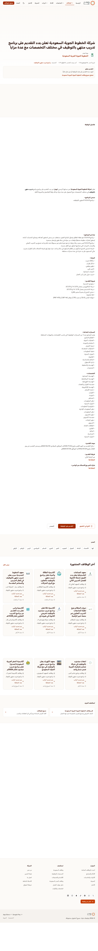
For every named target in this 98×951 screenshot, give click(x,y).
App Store (6, 914)
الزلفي (15, 548)
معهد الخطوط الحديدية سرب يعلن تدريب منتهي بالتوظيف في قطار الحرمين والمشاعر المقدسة (15, 577)
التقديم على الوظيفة (66, 526)
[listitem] (93, 895)
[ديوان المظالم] (90, 609)
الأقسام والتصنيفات (57, 877)
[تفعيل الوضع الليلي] (23, 3)
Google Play (17, 914)
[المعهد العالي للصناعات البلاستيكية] (90, 573)
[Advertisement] (49, 26)
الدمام (44, 548)
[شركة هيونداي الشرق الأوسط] (59, 609)
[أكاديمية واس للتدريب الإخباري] (28, 609)
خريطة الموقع (28, 885)
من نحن (29, 870)
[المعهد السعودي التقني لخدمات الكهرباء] (59, 662)
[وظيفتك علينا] (89, 3)
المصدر (51, 526)
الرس (29, 548)
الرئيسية (78, 3)
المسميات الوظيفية (57, 874)
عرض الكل (6, 565)
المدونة (37, 3)
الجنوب (64, 548)
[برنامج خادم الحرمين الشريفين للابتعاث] (90, 662)
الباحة (79, 548)
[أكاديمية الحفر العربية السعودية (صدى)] (28, 662)
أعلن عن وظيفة (86, 901)
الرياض (22, 548)
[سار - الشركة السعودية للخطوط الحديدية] (28, 573)
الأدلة (51, 3)
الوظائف (68, 3)
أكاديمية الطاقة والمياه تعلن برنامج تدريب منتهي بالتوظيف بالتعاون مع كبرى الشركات (47, 577)
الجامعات (59, 3)
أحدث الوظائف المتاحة (88, 870)
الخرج (51, 548)
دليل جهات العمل (58, 885)
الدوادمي (36, 548)
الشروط (5, 918)
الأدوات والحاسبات (89, 877)
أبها (93, 548)
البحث (18, 3)
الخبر (57, 548)
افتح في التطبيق (85, 526)
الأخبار (30, 3)
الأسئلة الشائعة (27, 881)
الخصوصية (11, 918)
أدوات (44, 3)
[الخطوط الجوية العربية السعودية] (92, 55)
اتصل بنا (29, 877)
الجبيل (72, 548)
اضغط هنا (92, 460)
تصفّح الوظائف (8, 3)
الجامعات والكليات (57, 888)
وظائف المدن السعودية (56, 881)
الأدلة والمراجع (90, 874)
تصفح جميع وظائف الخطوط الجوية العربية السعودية (77, 75)
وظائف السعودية (58, 870)
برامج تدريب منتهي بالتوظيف (42, 63)
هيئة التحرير (28, 874)
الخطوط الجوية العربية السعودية (75, 56)
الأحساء (86, 548)
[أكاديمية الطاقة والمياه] (59, 573)
